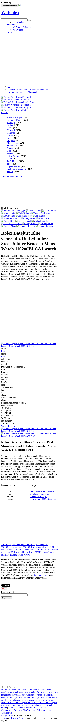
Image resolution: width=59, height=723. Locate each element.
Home (4, 707)
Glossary (28, 707)
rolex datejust (36, 491)
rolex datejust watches (18, 705)
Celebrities (41, 710)
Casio (9, 127)
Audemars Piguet (14, 117)
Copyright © (7, 715)
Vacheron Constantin (16, 169)
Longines (11, 140)
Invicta (10, 138)
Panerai (10, 153)
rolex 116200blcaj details (19, 549)
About (11, 707)
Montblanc (12, 145)
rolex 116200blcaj (45, 499)
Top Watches (29, 710)
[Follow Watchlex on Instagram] (16, 107)
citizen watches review (18, 695)
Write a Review (8, 426)
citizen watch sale (14, 692)
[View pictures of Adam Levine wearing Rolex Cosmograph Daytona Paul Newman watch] (48, 210)
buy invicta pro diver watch (13, 689)
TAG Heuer (12, 161)
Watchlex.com (40, 575)
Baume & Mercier (15, 120)
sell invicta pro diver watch (40, 705)
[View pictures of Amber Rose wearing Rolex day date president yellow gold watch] (8, 221)
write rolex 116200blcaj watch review (27, 553)
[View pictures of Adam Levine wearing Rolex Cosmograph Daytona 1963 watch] (33, 210)
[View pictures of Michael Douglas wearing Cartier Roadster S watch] (40, 221)
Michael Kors (13, 143)
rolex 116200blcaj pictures (43, 549)
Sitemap (19, 707)
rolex (9, 87)
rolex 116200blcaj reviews (31, 544)
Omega (10, 148)
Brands (4, 112)
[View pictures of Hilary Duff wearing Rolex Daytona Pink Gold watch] (42, 218)
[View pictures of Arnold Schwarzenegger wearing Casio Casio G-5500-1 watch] (13, 210)
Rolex (9, 158)
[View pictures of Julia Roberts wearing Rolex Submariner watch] (23, 213)
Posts (36, 707)
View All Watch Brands (12, 176)
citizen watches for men (33, 692)
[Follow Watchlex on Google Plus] (17, 102)
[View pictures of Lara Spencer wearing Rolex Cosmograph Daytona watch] (8, 216)
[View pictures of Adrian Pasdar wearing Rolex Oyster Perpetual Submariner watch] (45, 223)
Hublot (10, 135)
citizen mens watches (35, 689)
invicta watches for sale (41, 700)
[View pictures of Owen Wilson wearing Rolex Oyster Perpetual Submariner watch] (8, 226)
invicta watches (24, 700)
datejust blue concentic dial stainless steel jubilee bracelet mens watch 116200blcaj (28, 90)
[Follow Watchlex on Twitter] (15, 99)
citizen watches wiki (37, 695)
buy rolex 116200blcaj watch (36, 552)
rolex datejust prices (36, 702)
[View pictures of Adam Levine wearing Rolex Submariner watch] (8, 213)
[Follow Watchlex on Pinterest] (15, 110)
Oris (9, 151)
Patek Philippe (13, 156)
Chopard (11, 130)
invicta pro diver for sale (19, 697)
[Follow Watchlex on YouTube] (16, 105)
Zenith (10, 171)
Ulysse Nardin (13, 166)
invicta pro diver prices (40, 697)
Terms (4, 718)
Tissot (9, 164)
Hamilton (11, 133)
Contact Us (7, 713)
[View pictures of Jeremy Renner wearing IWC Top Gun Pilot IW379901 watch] (30, 223)
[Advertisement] (29, 50)
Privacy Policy (17, 718)
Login (50, 710)
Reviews (18, 710)
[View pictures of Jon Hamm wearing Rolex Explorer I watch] (39, 216)
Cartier (10, 125)
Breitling (11, 122)
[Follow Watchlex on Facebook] (16, 97)
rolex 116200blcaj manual (29, 547)
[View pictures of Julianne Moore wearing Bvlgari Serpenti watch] (24, 216)
